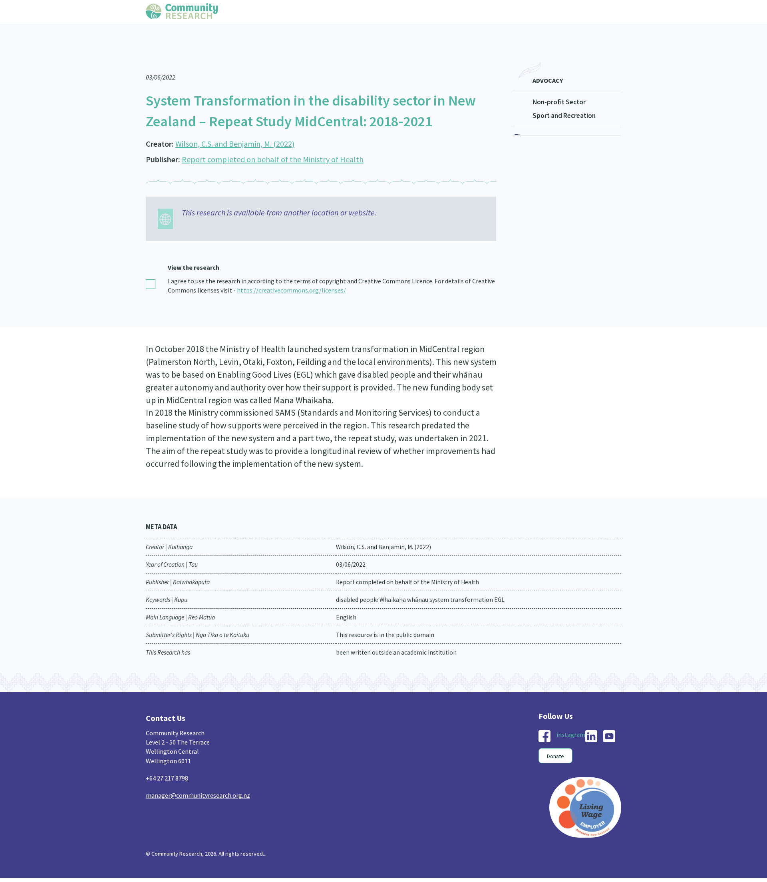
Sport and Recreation (564, 99)
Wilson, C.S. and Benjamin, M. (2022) (234, 128)
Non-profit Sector (559, 86)
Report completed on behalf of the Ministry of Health (273, 143)
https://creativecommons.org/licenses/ (291, 274)
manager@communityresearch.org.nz (198, 779)
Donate (555, 740)
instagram (570, 719)
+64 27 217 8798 (167, 762)
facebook (544, 720)
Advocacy (548, 64)
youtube (609, 720)
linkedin (591, 720)
